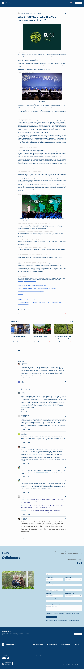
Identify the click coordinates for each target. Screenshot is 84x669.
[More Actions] (65, 364)
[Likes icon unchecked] (22, 378)
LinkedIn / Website (50, 593)
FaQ (75, 652)
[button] (26, 3)
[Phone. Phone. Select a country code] (66, 590)
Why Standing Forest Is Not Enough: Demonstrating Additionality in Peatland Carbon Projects (63, 337)
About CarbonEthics (78, 647)
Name (47, 572)
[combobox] (73, 579)
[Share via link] (28, 310)
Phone (66, 588)
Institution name (49, 577)
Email (47, 588)
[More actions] (65, 13)
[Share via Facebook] (18, 310)
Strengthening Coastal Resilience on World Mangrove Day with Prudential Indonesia (40, 337)
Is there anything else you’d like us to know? (55, 604)
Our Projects (49, 647)
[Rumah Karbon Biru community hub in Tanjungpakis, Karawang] (20, 329)
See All (71, 321)
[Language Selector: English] (71, 3)
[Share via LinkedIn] (24, 310)
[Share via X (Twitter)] (21, 310)
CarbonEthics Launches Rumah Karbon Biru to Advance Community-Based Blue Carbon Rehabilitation (20, 337)
